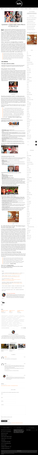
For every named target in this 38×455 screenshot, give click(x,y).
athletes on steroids (22, 315)
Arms (27, 53)
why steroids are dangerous (4, 324)
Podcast (22, 8)
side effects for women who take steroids (19, 320)
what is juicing (14, 323)
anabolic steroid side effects (5, 315)
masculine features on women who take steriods (7, 319)
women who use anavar (9, 326)
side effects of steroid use (10, 321)
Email (2, 397)
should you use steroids (11, 320)
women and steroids (20, 325)
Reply (24, 363)
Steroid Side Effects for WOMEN (5, 322)
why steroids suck (10, 324)
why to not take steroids (16, 324)
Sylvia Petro (28, 123)
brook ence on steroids (9, 316)
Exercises (28, 74)
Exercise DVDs (29, 70)
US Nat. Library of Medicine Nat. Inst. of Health (18, 208)
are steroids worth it (16, 315)
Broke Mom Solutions (29, 62)
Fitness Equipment (29, 77)
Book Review (28, 60)
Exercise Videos (29, 72)
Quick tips (28, 206)
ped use (6, 320)
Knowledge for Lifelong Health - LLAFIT (6, 446)
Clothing (28, 67)
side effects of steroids (16, 321)
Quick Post (28, 106)
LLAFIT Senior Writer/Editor (13, 334)
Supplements (28, 121)
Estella (6, 356)
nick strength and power (21, 319)
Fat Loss (28, 75)
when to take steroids (19, 323)
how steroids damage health (16, 318)
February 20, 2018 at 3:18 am (8, 364)
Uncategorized (29, 230)
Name (2, 393)
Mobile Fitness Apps (29, 94)
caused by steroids (16, 316)
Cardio (27, 65)
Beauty (28, 57)
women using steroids (4, 326)
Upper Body (28, 131)
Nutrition (28, 96)
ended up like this (7, 110)
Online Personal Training (30, 99)
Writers (30, 8)
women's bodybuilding (16, 326)
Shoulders (28, 113)
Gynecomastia (10, 318)
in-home (28, 89)
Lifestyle (15, 23)
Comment (2, 404)
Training (28, 126)
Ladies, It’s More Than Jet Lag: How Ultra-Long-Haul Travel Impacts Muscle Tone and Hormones (31, 26)
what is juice (10, 323)
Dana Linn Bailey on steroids (22, 316)
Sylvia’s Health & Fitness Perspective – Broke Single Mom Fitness (9, 385)
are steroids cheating (11, 315)
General (28, 82)
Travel (27, 128)
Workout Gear (28, 138)
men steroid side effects (15, 319)
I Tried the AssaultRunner (30, 21)
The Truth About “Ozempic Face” (31, 29)
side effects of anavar (4, 321)
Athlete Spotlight (29, 55)
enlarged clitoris (18, 317)
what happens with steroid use (5, 323)
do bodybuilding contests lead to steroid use (11, 317)
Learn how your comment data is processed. (17, 422)
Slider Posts (28, 114)
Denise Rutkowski (3, 317)
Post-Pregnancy (29, 201)
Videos (28, 133)
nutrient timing (3, 320)
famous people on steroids (4, 318)
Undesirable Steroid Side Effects (16, 322)
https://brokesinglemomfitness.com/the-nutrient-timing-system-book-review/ (12, 267)
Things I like (28, 223)
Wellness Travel (12, 8)
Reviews (26, 8)
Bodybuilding (11, 23)
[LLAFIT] (19, 4)
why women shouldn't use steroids (5, 325)
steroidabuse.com (7, 206)
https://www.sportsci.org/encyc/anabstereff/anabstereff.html (10, 276)
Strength (28, 118)
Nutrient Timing (14, 260)
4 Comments (15, 27)
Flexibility (28, 79)
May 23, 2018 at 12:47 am (3, 384)
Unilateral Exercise (21, 348)
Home (2, 8)
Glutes (28, 84)
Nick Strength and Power (15, 104)
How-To (6, 8)
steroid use (10, 322)
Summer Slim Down (29, 218)
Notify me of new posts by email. (5, 419)
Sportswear (28, 116)
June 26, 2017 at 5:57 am (7, 357)
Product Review (29, 104)
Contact (34, 8)
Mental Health (28, 92)
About (18, 8)
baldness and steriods (4, 316)
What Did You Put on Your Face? (31, 22)
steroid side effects (22, 321)
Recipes (28, 109)
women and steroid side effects (13, 325)
